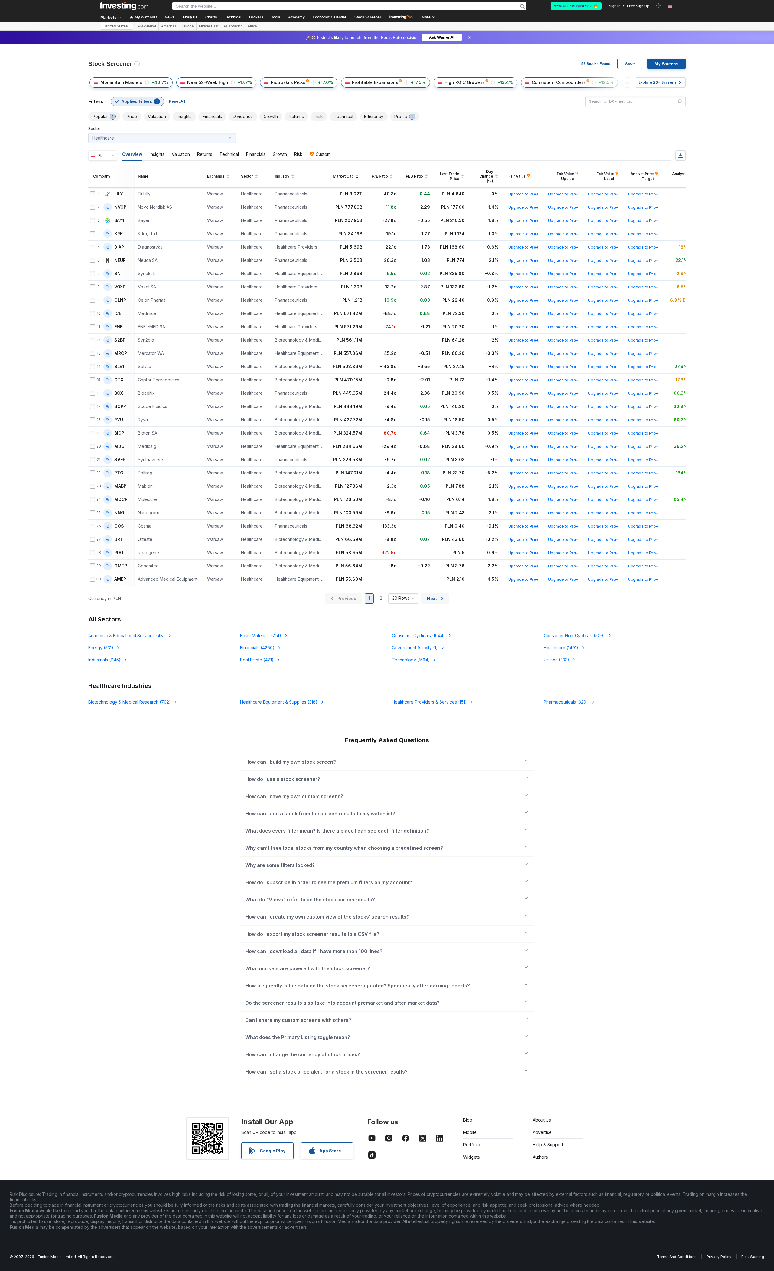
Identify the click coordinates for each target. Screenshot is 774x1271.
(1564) (411, 659)
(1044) (418, 635)
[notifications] (658, 5)
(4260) (257, 647)
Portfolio (471, 1144)
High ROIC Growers (464, 82)
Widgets (471, 1157)
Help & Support (548, 1144)
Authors (540, 1157)
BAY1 (119, 220)
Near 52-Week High (207, 82)
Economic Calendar (329, 17)
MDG (119, 446)
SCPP (120, 406)
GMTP (120, 566)
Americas (169, 26)
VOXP (119, 287)
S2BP (119, 340)
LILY (118, 194)
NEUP (120, 260)
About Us (542, 1119)
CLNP (120, 300)
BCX (118, 393)
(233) (556, 659)
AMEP (120, 579)
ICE (117, 313)
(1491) (561, 647)
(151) (429, 702)
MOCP (121, 499)
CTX (118, 380)
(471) (257, 659)
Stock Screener (367, 17)
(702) (129, 702)
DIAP (119, 247)
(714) (260, 635)
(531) (100, 647)
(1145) (104, 659)
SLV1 (119, 366)
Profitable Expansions (375, 82)
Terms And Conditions (677, 1256)
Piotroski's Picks (288, 82)
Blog (467, 1119)
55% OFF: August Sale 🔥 (576, 6)
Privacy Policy (719, 1256)
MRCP (120, 353)
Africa (252, 26)
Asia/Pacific (232, 26)
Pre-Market (147, 26)
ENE (118, 327)
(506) (574, 635)
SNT (119, 273)
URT (118, 539)
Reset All (177, 101)
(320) (566, 702)
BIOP (119, 433)
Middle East (208, 26)
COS (119, 526)
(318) (278, 702)
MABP (120, 486)
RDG (118, 552)
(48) (126, 635)
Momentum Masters (121, 82)
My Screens (666, 63)
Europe (188, 26)
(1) (415, 647)
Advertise (542, 1132)
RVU (118, 420)
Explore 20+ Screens (657, 82)
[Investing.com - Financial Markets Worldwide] (124, 6)
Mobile (470, 1132)
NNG (119, 513)
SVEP (119, 459)
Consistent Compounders (559, 82)
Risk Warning (752, 1256)
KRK (118, 234)
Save (630, 63)
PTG (118, 473)
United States (116, 26)
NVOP (120, 207)
